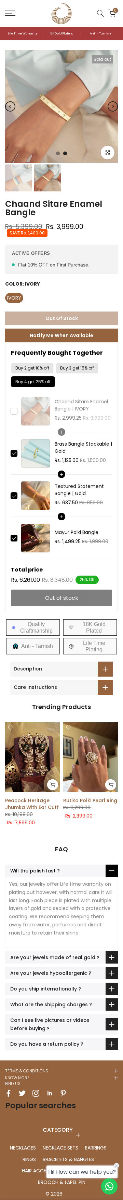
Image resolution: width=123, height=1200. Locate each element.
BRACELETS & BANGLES (68, 1159)
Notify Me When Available (61, 335)
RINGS (29, 1159)
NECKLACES (23, 1147)
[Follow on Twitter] (22, 1093)
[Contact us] (109, 1186)
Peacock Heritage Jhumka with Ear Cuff (32, 804)
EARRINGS (96, 1147)
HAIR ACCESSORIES (43, 1170)
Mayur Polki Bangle (76, 532)
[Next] (113, 106)
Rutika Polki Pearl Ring (90, 800)
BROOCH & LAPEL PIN (61, 1182)
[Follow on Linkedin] (49, 1093)
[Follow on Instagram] (35, 1093)
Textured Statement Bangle (79, 490)
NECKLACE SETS (60, 1147)
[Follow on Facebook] (8, 1093)
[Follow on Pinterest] (63, 1093)
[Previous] (10, 106)
